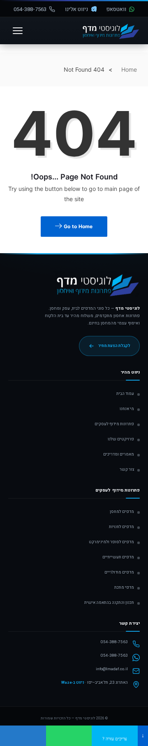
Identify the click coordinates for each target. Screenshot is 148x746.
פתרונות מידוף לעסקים (114, 424)
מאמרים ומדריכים (118, 454)
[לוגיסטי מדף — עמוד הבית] (96, 288)
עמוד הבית (125, 394)
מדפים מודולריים (119, 572)
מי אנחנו (127, 409)
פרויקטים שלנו (121, 439)
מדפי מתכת (124, 587)
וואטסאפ (116, 9)
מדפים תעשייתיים (118, 557)
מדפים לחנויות (121, 527)
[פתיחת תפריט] (17, 30)
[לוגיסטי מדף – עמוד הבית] (110, 31)
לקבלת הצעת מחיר (114, 346)
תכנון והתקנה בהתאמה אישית (109, 602)
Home (129, 69)
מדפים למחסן (122, 512)
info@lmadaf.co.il (112, 669)
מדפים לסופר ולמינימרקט (111, 542)
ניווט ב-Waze (72, 682)
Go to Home (77, 226)
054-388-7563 (30, 9)
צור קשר (127, 469)
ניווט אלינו (76, 9)
